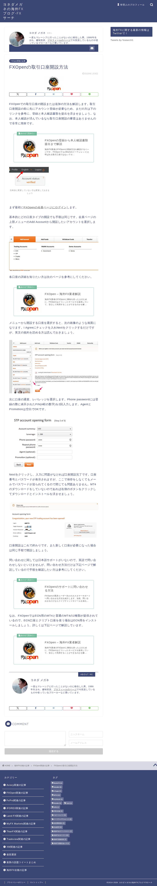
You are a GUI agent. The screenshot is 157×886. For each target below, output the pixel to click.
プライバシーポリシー (16, 882)
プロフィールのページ (65, 689)
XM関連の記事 (15, 847)
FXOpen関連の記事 (18, 61)
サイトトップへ (36, 882)
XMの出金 (58, 811)
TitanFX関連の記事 (17, 831)
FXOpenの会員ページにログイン (45, 207)
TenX (69, 803)
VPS (56, 807)
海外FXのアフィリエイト (63, 831)
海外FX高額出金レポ (61, 843)
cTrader (57, 791)
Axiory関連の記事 (16, 785)
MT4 (57, 795)
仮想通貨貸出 (59, 823)
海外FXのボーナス (61, 835)
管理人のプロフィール (132, 4)
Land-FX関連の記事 (18, 816)
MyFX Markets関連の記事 (21, 823)
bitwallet (57, 787)
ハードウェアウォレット (62, 819)
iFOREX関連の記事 (17, 808)
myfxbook (58, 799)
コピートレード (60, 815)
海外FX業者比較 (60, 839)
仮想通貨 (11, 854)
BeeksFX (58, 783)
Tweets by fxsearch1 (122, 40)
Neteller (57, 803)
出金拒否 (58, 827)
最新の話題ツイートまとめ (21, 862)
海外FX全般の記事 (21, 766)
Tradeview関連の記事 (19, 839)
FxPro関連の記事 (16, 800)
